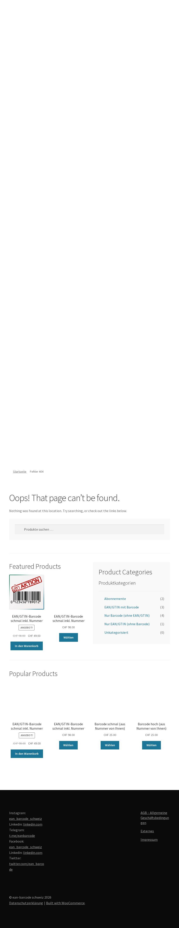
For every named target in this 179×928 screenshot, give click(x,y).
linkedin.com (32, 824)
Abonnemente (115, 598)
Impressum (149, 839)
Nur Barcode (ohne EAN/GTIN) (127, 615)
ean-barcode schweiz (11, 85)
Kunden (15, 433)
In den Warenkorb (26, 646)
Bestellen (16, 410)
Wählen (69, 637)
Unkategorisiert (116, 632)
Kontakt (15, 455)
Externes (147, 831)
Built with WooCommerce (65, 903)
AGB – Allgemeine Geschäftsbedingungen (155, 818)
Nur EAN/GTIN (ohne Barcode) (127, 624)
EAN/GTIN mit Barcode (121, 607)
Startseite (19, 471)
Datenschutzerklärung (26, 903)
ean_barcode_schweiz (25, 818)
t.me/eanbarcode (22, 835)
